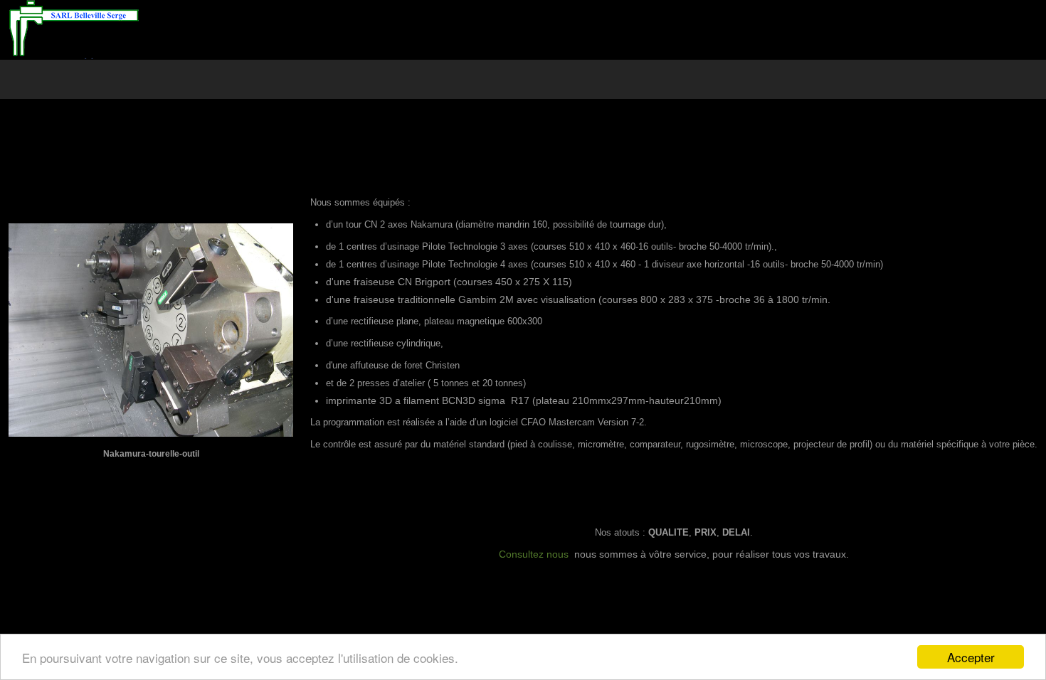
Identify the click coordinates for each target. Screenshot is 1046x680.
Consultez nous (534, 554)
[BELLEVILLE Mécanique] (73, 29)
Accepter (971, 657)
